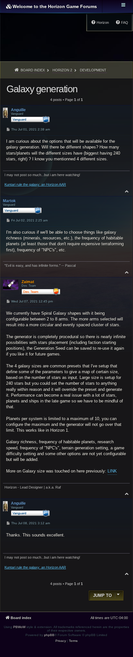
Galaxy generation (42, 89)
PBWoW (19, 627)
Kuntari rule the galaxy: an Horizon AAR (35, 184)
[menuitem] (121, 22)
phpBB (49, 635)
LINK (112, 471)
